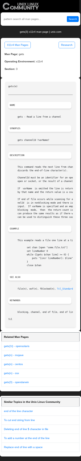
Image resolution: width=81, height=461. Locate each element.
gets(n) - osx (11, 373)
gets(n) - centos (13, 364)
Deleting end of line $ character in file (26, 429)
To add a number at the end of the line (27, 438)
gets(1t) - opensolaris (16, 346)
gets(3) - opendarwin (16, 382)
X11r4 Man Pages (17, 44)
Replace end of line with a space (23, 447)
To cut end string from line (19, 420)
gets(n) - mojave (14, 355)
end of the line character (18, 411)
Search (73, 18)
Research (67, 44)
